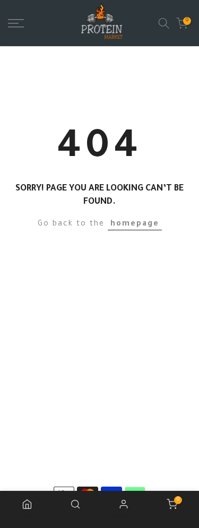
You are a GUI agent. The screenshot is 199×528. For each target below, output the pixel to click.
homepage (134, 224)
